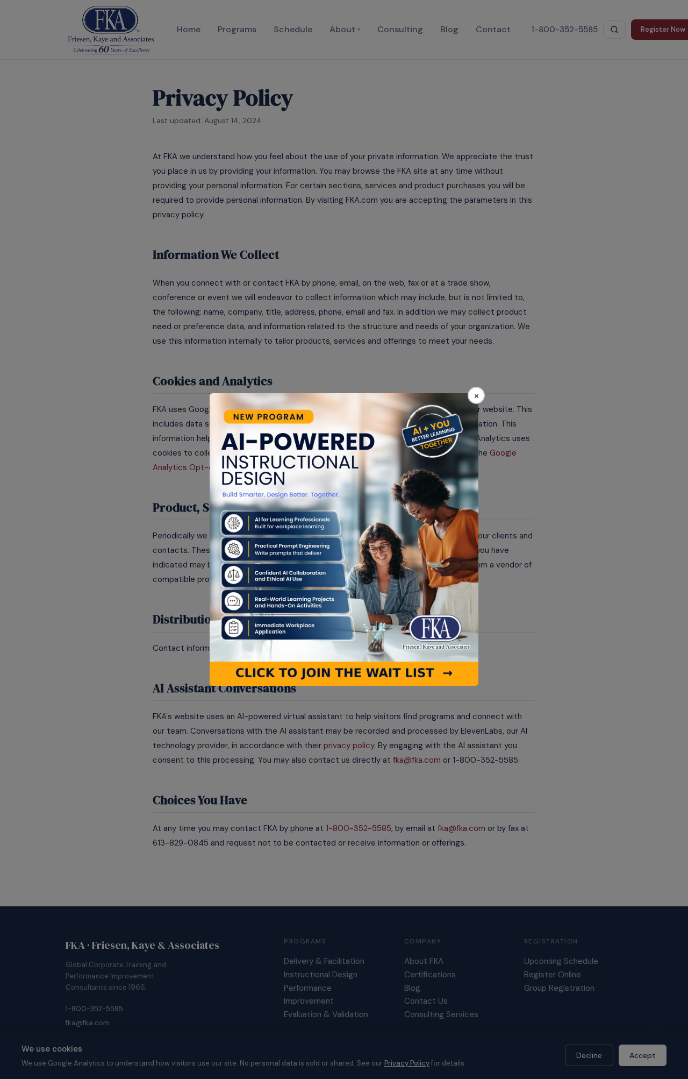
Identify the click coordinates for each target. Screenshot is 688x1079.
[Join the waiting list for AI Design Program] (344, 539)
